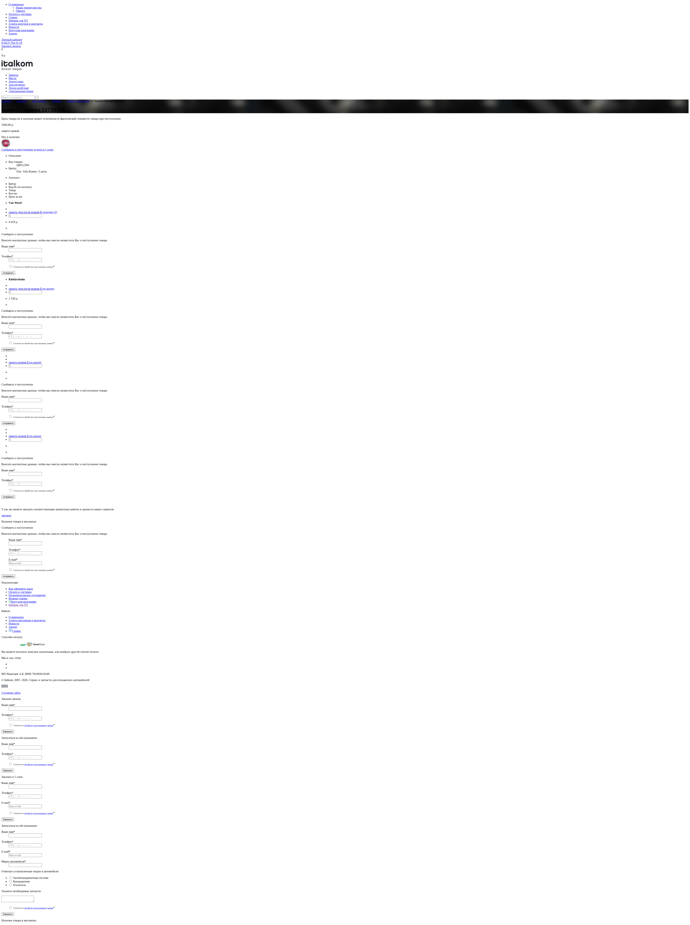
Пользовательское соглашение (27, 595)
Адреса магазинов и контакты (27, 620)
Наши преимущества (29, 7)
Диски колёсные (19, 87)
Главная (6, 101)
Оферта (20, 10)
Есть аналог (47, 288)
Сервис (13, 17)
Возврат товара (18, 598)
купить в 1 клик (43, 149)
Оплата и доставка (20, 14)
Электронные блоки (21, 91)
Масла (12, 78)
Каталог (22, 101)
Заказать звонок (11, 46)
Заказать (8, 731)
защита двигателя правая (24, 212)
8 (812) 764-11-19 (11, 42)
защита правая (18, 362)
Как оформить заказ (21, 588)
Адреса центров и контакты (26, 23)
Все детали (39, 101)
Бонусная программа (21, 30)
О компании (16, 4)
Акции (13, 33)
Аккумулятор (17, 84)
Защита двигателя (78, 101)
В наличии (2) (48, 212)
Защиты (13, 75)
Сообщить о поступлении (17, 149)
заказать (6, 515)
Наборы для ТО (18, 20)
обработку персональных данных (38, 725)
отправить (8, 273)
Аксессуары (16, 81)
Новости (14, 27)
